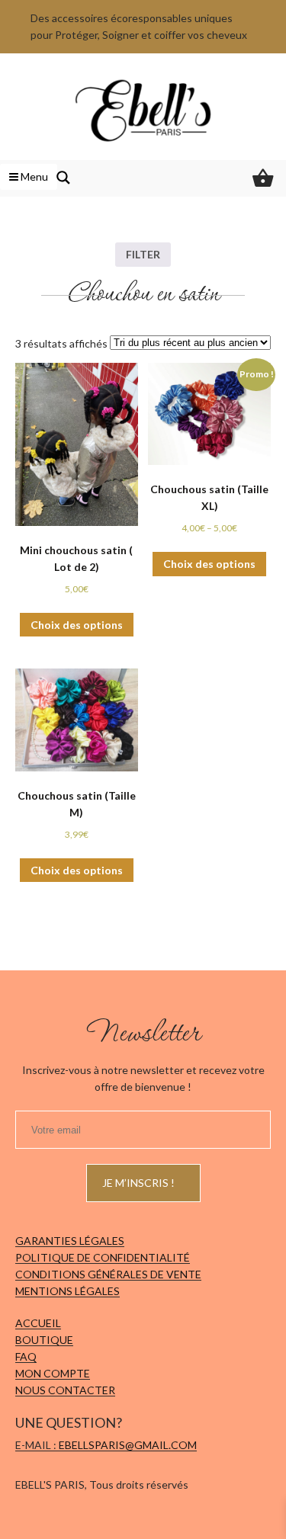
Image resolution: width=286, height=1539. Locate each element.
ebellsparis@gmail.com (128, 1444)
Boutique (44, 1339)
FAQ (26, 1356)
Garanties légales (69, 1240)
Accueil (38, 1322)
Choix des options (77, 624)
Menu (33, 176)
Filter (143, 254)
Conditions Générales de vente (108, 1274)
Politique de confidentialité (102, 1257)
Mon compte (52, 1373)
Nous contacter (65, 1389)
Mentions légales (67, 1290)
